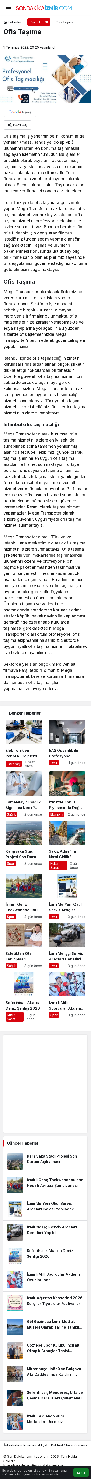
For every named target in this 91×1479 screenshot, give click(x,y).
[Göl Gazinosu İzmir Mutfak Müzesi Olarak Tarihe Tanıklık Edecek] (46, 1327)
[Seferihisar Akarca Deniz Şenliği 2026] (24, 997)
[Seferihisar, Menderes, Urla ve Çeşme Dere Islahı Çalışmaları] (46, 1398)
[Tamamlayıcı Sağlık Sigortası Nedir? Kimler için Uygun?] (24, 794)
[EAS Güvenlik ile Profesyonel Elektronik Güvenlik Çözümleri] (67, 744)
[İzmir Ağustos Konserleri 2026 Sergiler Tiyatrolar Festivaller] (46, 1303)
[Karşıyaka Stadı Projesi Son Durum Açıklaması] (24, 845)
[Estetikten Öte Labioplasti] (24, 945)
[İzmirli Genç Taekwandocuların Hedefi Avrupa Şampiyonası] (24, 896)
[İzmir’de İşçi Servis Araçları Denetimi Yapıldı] (67, 945)
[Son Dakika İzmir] (44, 7)
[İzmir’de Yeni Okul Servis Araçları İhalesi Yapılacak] (67, 896)
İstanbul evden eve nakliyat (25, 1445)
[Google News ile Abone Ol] (20, 112)
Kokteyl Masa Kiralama (69, 1445)
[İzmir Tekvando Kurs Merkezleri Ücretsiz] (46, 1421)
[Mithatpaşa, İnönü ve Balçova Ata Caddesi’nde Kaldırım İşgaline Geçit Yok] (46, 1374)
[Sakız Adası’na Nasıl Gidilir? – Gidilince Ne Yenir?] (67, 845)
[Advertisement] (45, 1083)
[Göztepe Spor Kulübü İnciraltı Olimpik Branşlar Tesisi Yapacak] (46, 1350)
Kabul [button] (81, 1473)
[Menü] (8, 7)
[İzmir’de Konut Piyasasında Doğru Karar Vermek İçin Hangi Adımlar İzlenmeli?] (67, 794)
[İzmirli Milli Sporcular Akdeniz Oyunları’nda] (67, 997)
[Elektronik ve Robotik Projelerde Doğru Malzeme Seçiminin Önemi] (24, 744)
